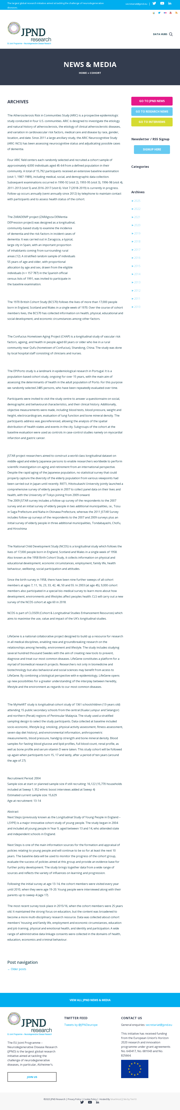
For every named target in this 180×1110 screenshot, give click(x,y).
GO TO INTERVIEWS (152, 122)
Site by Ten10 (129, 1099)
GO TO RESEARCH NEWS (152, 111)
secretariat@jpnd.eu (136, 3)
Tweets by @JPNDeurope (81, 1025)
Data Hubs (160, 34)
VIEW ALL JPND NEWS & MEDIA (90, 1000)
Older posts (16, 969)
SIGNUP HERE (152, 149)
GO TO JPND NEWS (152, 101)
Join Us (32, 1077)
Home (83, 73)
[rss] (176, 14)
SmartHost (115, 1099)
